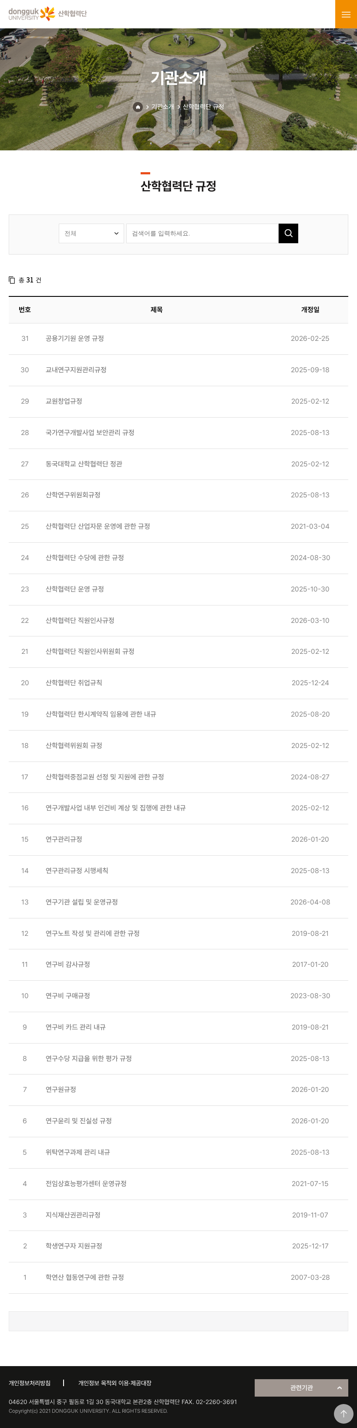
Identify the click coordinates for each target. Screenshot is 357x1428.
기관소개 (163, 107)
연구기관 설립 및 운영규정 (82, 902)
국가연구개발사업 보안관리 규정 (90, 432)
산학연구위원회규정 (73, 495)
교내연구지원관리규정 (76, 370)
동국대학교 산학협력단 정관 (84, 464)
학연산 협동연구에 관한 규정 (85, 1277)
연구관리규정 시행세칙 (77, 871)
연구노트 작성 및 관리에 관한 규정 (93, 933)
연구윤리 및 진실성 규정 (79, 1121)
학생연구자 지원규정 (74, 1246)
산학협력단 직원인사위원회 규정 (90, 651)
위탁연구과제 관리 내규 (78, 1152)
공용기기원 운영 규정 (75, 338)
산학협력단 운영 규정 (75, 589)
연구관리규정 (64, 839)
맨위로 (344, 1414)
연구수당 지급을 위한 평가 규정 (89, 1058)
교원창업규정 (64, 401)
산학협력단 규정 (203, 107)
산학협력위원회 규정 (74, 745)
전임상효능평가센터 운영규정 (86, 1184)
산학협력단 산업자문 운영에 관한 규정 (98, 526)
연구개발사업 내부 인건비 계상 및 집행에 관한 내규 (116, 808)
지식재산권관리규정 (73, 1215)
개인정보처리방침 (30, 1383)
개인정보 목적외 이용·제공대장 (115, 1383)
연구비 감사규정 (68, 964)
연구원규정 (61, 1089)
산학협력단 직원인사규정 (80, 620)
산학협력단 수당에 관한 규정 (85, 558)
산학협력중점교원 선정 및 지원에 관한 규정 (105, 777)
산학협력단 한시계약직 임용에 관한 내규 (101, 714)
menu (346, 14)
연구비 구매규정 (68, 996)
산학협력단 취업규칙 (74, 683)
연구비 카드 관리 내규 (76, 1027)
